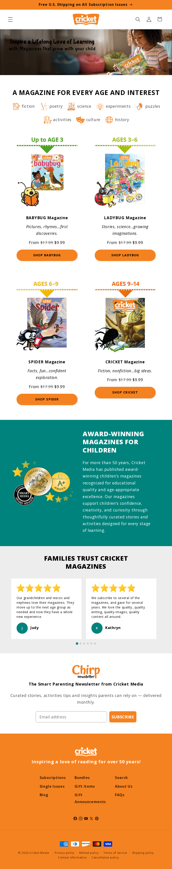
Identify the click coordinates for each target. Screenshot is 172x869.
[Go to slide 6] (95, 643)
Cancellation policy (105, 857)
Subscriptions (53, 777)
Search (121, 777)
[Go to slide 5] (91, 643)
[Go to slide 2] (81, 643)
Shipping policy (143, 853)
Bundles (82, 777)
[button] (10, 19)
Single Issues (52, 786)
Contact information (72, 857)
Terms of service (115, 853)
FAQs (120, 794)
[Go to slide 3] (84, 643)
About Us (123, 786)
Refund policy (89, 853)
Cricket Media (39, 853)
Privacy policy (64, 853)
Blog (44, 794)
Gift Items (85, 786)
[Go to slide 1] (77, 643)
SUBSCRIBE (123, 717)
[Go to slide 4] (88, 643)
